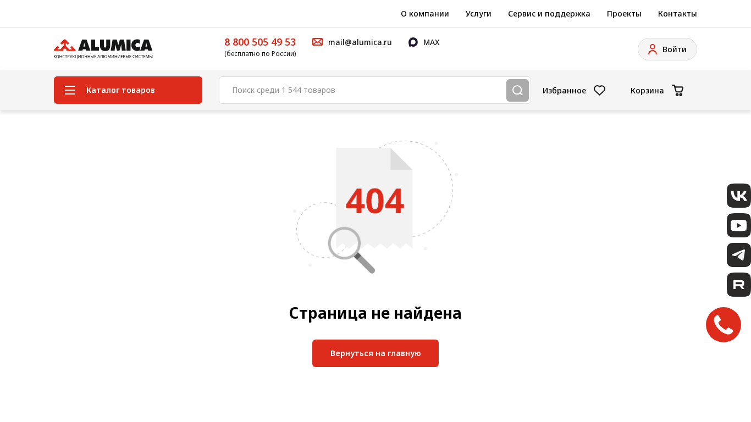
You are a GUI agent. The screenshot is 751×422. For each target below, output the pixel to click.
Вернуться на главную (375, 353)
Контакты (677, 13)
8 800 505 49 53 (260, 41)
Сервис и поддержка (549, 13)
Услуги (479, 13)
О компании (425, 13)
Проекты (624, 13)
